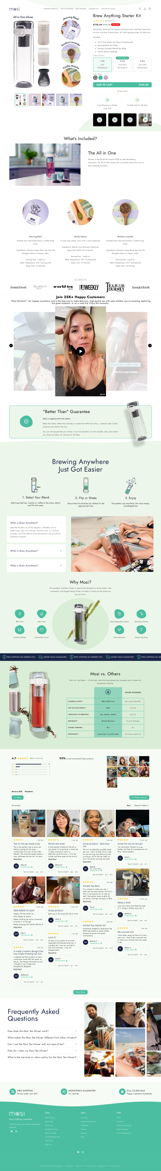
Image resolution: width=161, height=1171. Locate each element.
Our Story (84, 1118)
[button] (50, 8)
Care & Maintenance (124, 1133)
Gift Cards (49, 1141)
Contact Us (120, 1121)
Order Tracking (122, 1129)
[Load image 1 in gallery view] (21, 99)
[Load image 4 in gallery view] (48, 99)
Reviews (84, 1133)
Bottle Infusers (50, 1118)
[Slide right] (85, 99)
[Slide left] (11, 99)
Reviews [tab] (17, 791)
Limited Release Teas (52, 1137)
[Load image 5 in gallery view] (62, 99)
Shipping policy (102, 1166)
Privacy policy (80, 1166)
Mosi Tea (48, 1166)
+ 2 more (40, 901)
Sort (129, 805)
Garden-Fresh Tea (51, 1129)
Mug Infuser (49, 1121)
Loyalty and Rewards (88, 1121)
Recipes (84, 1129)
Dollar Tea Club (50, 1133)
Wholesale (84, 1125)
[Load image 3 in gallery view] (34, 99)
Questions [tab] (29, 791)
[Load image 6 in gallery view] (76, 99)
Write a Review (141, 798)
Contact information (115, 1166)
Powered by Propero (57, 1166)
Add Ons (48, 1144)
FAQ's (119, 1118)
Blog (82, 1137)
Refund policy (69, 1166)
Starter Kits (49, 1125)
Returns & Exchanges (124, 1125)
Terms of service (90, 1166)
